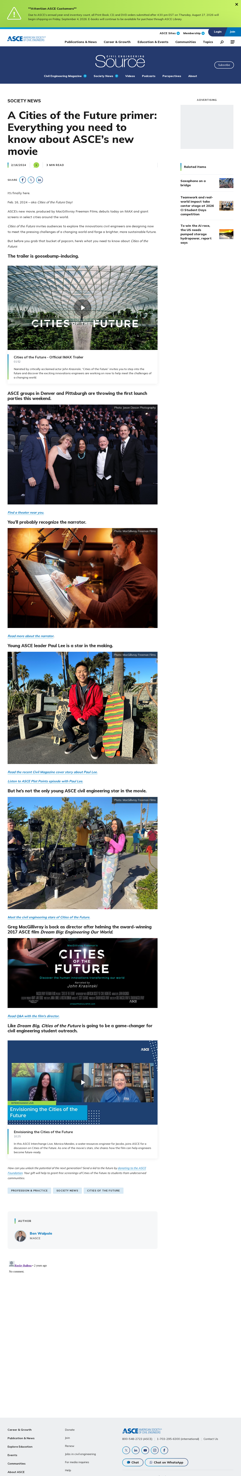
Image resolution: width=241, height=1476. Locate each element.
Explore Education (20, 1446)
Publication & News (21, 1438)
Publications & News (81, 42)
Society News (103, 76)
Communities (185, 42)
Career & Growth (117, 42)
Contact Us (211, 1439)
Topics (208, 42)
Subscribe (224, 65)
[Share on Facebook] (22, 180)
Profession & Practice (29, 1190)
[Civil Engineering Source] (120, 60)
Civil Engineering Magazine (63, 76)
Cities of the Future (103, 1190)
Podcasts (148, 76)
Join (67, 1438)
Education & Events (153, 42)
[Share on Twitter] (31, 180)
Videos (130, 76)
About (192, 76)
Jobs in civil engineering (80, 1454)
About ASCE (16, 1472)
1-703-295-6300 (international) (178, 1439)
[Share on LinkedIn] (39, 180)
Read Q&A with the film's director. (33, 1016)
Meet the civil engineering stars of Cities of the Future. (49, 917)
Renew (69, 1446)
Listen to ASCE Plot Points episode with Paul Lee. (45, 781)
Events (12, 1455)
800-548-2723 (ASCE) (137, 1439)
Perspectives (171, 76)
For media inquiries (77, 1462)
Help (68, 1470)
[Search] (221, 41)
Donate (70, 1429)
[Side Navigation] (232, 41)
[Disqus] (120, 1303)
